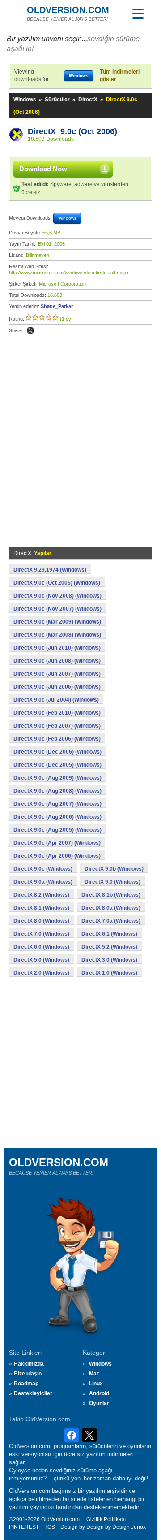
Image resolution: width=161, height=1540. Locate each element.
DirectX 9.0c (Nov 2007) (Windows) (57, 609)
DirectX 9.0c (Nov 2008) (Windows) (57, 596)
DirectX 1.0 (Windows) (109, 973)
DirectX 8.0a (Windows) (110, 908)
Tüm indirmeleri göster (120, 75)
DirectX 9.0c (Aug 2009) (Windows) (57, 778)
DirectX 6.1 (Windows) (109, 934)
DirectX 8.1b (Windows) (110, 895)
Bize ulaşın (28, 1374)
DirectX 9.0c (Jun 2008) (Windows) (57, 661)
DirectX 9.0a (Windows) (42, 882)
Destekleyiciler (33, 1393)
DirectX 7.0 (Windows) (41, 934)
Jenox (138, 1527)
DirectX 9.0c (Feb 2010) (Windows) (57, 713)
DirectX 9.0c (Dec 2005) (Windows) (57, 765)
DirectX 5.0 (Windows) (41, 960)
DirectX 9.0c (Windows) (42, 869)
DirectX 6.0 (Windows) (41, 947)
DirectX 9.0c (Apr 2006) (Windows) (57, 856)
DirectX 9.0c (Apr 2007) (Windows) (57, 843)
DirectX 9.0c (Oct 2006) (72, 131)
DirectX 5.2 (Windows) (109, 947)
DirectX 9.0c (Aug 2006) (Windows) (57, 817)
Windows (24, 99)
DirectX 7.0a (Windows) (110, 921)
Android (99, 1393)
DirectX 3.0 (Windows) (109, 960)
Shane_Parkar (57, 306)
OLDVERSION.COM (68, 10)
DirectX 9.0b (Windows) (114, 869)
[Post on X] (30, 330)
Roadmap (26, 1383)
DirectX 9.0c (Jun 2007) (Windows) (57, 674)
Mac (94, 1374)
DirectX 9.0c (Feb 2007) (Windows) (57, 726)
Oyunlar (99, 1403)
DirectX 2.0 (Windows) (41, 973)
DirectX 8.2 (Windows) (41, 895)
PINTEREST (24, 1527)
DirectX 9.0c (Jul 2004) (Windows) (56, 700)
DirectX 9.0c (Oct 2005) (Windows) (56, 583)
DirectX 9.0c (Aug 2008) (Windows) (57, 791)
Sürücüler (57, 99)
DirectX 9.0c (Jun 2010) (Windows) (57, 648)
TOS (49, 1527)
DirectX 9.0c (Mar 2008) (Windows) (57, 635)
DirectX (87, 99)
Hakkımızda (29, 1364)
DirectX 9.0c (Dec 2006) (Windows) (57, 752)
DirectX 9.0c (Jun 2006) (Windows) (57, 687)
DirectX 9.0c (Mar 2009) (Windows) (57, 622)
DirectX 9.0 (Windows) (112, 882)
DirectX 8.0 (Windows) (41, 921)
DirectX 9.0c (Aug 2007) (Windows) (57, 804)
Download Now (43, 169)
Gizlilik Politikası (106, 1519)
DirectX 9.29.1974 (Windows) (49, 570)
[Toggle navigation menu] (138, 13)
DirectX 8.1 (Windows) (41, 908)
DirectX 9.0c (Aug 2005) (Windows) (57, 830)
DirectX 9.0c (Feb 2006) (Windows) (57, 739)
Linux (96, 1383)
